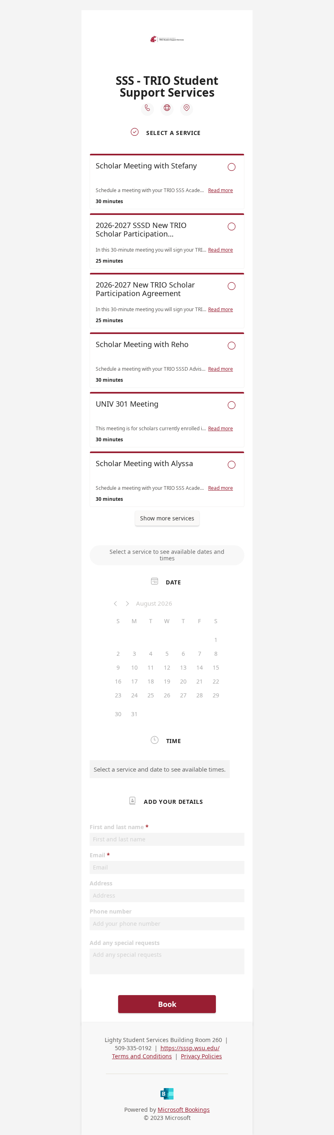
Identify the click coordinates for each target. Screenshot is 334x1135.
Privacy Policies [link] (201, 1056)
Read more (220, 190)
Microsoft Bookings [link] (184, 1109)
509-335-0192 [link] (133, 1048)
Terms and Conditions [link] (142, 1056)
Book (167, 1004)
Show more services (167, 518)
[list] (167, 332)
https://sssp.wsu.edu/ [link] (190, 1048)
